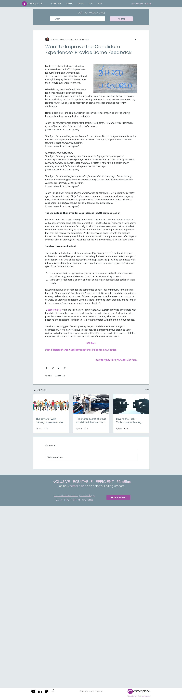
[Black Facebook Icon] (53, 691)
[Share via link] (64, 368)
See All (146, 389)
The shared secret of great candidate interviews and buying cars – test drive (91, 420)
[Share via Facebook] (46, 368)
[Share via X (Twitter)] (52, 368)
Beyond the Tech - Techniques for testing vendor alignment (128, 420)
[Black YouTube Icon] (33, 691)
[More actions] (135, 39)
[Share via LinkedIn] (58, 368)
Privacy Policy (131, 696)
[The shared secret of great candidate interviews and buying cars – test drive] (91, 404)
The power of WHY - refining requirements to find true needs (49, 420)
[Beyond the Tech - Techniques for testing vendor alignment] (131, 404)
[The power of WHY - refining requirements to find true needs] (51, 404)
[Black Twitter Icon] (46, 691)
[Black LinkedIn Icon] (40, 691)
